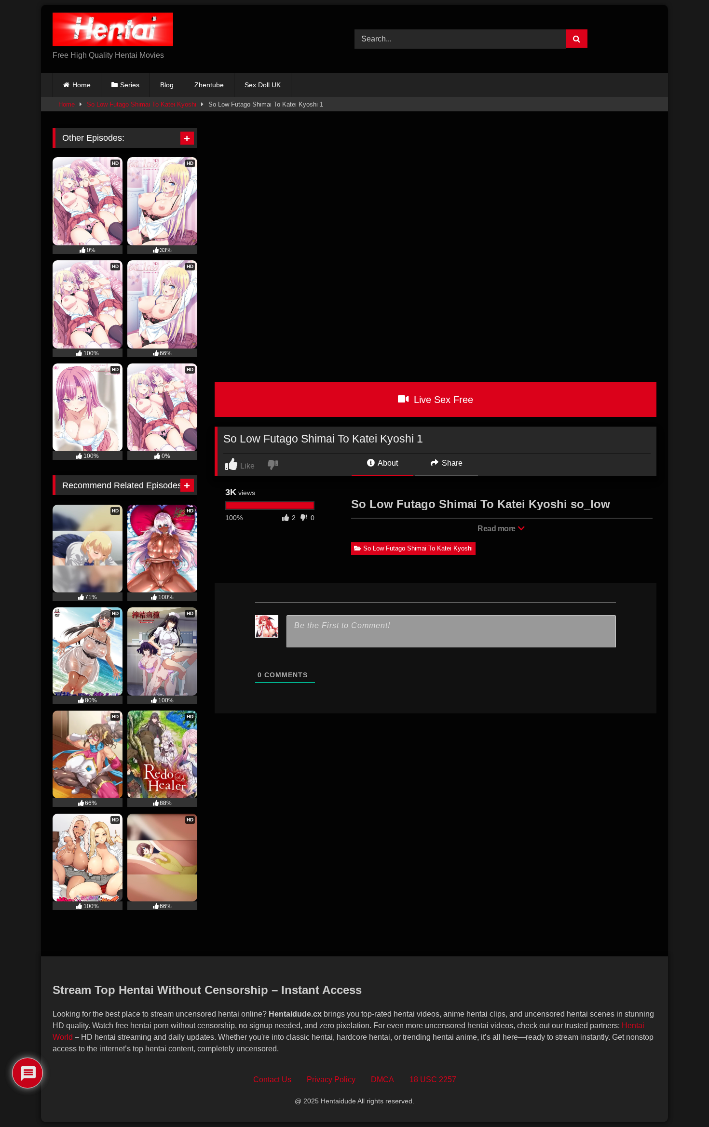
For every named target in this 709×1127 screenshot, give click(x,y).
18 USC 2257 (432, 1079)
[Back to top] (679, 1098)
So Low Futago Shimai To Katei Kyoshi (141, 104)
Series (129, 85)
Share (451, 463)
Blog (167, 85)
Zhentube (209, 85)
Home (81, 85)
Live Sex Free (442, 399)
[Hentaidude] (113, 31)
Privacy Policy (331, 1079)
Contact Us (272, 1079)
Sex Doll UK (263, 85)
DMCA (382, 1079)
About (387, 463)
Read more (497, 528)
